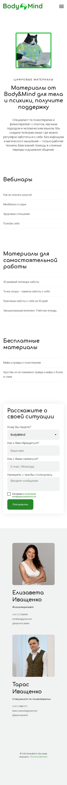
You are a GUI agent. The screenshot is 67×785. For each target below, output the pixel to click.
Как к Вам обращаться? (23, 443)
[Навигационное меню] (61, 6)
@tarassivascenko (20, 715)
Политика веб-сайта (38, 757)
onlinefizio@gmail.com (22, 619)
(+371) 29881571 (20, 706)
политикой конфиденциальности (24, 495)
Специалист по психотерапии (31, 699)
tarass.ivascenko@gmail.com (24, 711)
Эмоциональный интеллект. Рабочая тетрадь (30, 310)
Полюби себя (11, 223)
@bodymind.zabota (20, 623)
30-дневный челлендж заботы (21, 281)
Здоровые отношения (16, 214)
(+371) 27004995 (20, 614)
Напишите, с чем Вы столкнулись (29, 474)
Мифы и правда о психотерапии (22, 362)
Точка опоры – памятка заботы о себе (26, 291)
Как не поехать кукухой (17, 194)
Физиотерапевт (23, 607)
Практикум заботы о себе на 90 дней (25, 301)
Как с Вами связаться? (22, 459)
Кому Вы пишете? (19, 427)
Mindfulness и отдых (14, 204)
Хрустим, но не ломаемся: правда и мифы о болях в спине (33, 374)
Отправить (20, 504)
